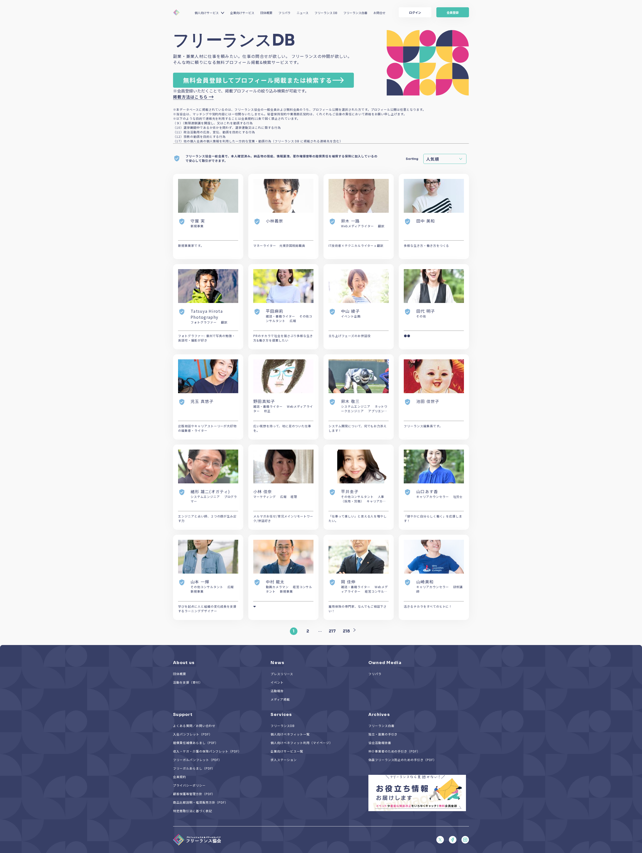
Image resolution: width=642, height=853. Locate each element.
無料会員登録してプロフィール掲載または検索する (257, 80)
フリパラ (284, 13)
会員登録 (453, 12)
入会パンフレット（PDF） (192, 734)
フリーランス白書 (355, 13)
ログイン (415, 12)
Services (281, 714)
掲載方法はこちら (190, 97)
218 (346, 631)
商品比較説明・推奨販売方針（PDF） (200, 802)
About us (184, 662)
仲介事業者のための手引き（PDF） (394, 751)
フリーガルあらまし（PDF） (194, 768)
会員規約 (179, 777)
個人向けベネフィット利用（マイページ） (301, 742)
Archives (379, 714)
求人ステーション (284, 760)
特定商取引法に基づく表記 (192, 811)
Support (183, 714)
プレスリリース (282, 674)
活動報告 (277, 691)
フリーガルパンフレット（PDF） (197, 760)
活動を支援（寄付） (187, 682)
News (277, 662)
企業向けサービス (242, 13)
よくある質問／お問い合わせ (194, 725)
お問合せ (379, 13)
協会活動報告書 (379, 742)
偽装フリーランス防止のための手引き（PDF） (402, 760)
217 (332, 631)
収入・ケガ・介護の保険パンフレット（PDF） (207, 751)
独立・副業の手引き (383, 734)
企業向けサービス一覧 (287, 751)
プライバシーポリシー (189, 785)
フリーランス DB (325, 13)
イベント (277, 682)
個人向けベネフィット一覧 (290, 734)
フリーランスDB (283, 725)
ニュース (302, 13)
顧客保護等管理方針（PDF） (194, 794)
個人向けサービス (207, 13)
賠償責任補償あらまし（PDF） (195, 742)
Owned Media (385, 662)
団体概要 (266, 13)
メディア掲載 (280, 699)
